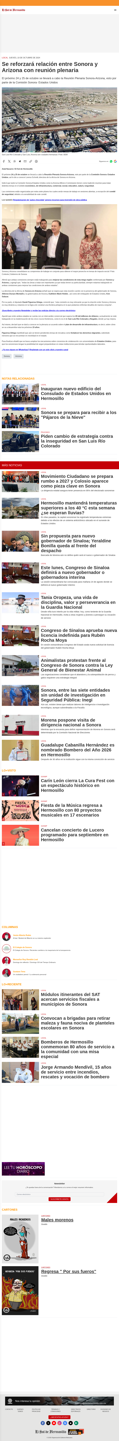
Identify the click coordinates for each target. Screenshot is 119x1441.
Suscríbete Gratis (60, 1199)
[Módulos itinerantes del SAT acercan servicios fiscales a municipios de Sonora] (20, 999)
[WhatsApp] (14, 161)
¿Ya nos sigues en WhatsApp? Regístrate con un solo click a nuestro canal (35, 350)
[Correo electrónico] (25, 161)
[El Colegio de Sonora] (6, 948)
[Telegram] (19, 161)
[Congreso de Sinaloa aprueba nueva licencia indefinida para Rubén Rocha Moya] (20, 638)
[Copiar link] (31, 161)
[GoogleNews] (65, 1423)
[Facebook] (4, 161)
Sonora (7, 356)
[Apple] (71, 1423)
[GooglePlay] (76, 1423)
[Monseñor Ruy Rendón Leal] (6, 960)
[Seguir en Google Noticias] (115, 161)
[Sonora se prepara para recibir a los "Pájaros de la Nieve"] (20, 417)
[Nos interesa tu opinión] (59, 1401)
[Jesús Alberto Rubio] (6, 936)
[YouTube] (54, 1423)
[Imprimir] (36, 161)
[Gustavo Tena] (6, 973)
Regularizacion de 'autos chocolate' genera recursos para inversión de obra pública (50, 200)
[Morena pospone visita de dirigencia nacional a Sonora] (20, 726)
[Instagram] (59, 1423)
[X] (9, 161)
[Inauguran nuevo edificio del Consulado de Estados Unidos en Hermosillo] (20, 394)
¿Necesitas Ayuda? (59, 1417)
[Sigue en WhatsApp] (111, 161)
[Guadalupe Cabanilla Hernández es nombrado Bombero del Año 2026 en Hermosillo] (20, 752)
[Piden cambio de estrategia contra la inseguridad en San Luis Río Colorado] (20, 441)
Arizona (18, 356)
